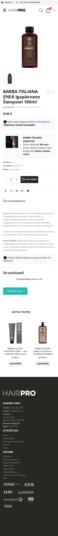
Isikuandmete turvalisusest (14, 475)
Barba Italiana (14, 169)
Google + (22, 190)
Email (28, 190)
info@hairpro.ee (16, 411)
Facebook (5, 190)
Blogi (5, 447)
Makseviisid (8, 465)
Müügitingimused (10, 472)
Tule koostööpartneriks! (13, 441)
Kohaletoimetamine (11, 462)
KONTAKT (8, 2)
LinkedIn (16, 190)
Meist (5, 435)
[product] (15, 333)
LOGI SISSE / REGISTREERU (29, 2)
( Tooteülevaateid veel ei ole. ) (28, 107)
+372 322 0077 (17, 407)
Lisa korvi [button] (15, 363)
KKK (4, 478)
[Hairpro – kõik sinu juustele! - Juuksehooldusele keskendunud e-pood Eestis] (17, 10)
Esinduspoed (8, 438)
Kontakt (6, 444)
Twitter (11, 190)
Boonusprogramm (11, 459)
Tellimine (7, 456)
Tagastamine (8, 469)
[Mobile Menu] (4, 10)
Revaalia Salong (10, 423)
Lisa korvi (31, 179)
